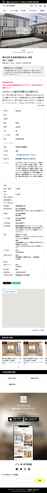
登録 (39, 480)
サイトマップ (11, 490)
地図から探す (35, 378)
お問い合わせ (36, 490)
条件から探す (12, 378)
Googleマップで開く (38, 330)
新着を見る (12, 384)
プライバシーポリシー (20, 490)
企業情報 (29, 490)
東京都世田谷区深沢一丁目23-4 (26, 155)
